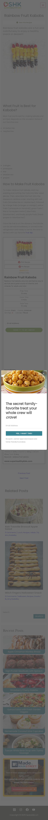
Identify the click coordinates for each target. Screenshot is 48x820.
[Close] (43, 373)
